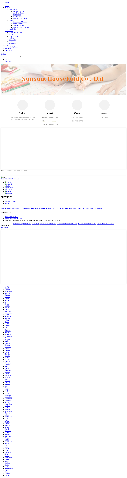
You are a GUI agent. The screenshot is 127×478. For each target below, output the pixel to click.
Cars (10, 41)
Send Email (4, 227)
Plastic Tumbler (17, 24)
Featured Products (18, 25)
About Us (8, 49)
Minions (11, 38)
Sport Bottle (81, 208)
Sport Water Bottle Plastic (94, 208)
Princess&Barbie (14, 36)
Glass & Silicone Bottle (20, 18)
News (6, 45)
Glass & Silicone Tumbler (21, 27)
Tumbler (11, 20)
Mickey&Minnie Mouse (16, 32)
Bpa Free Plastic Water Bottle (29, 208)
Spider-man (12, 43)
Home (7, 6)
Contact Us (8, 50)
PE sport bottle (17, 16)
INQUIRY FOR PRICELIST (10, 179)
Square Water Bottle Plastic (68, 208)
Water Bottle (13, 9)
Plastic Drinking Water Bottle (10, 208)
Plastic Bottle (17, 15)
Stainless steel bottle (19, 11)
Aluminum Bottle (18, 13)
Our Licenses (9, 31)
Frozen (11, 34)
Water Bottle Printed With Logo (49, 208)
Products (7, 7)
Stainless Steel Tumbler (20, 22)
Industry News (13, 47)
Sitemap (7, 203)
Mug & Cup (12, 29)
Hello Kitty (12, 40)
